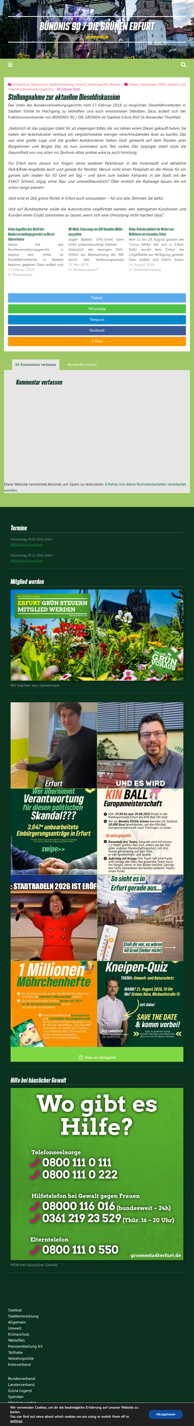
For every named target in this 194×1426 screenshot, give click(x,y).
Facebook (97, 330)
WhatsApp (97, 309)
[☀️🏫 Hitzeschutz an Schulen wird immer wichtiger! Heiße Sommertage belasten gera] (140, 745)
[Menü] (10, 64)
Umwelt (80, 84)
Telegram (97, 319)
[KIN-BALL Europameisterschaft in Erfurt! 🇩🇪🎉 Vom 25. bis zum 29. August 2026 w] (140, 832)
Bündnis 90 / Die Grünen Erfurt (97, 26)
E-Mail (97, 341)
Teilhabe (15, 1352)
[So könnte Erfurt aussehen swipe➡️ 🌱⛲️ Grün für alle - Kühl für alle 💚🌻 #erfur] (140, 918)
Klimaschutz (21, 84)
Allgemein (17, 1322)
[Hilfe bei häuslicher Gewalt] (97, 1258)
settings (16, 1421)
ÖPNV (162, 84)
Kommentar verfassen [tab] (38, 365)
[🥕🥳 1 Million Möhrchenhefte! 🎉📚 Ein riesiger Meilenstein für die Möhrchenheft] (54, 1004)
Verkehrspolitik (98, 84)
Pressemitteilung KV (25, 1346)
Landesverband (21, 1384)
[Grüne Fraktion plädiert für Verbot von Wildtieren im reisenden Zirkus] (159, 249)
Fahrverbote (148, 84)
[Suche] (183, 64)
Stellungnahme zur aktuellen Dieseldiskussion (64, 97)
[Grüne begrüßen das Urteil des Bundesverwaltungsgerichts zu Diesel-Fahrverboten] (38, 252)
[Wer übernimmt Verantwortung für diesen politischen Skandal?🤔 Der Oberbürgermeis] (54, 832)
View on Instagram (100, 1057)
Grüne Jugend (20, 1390)
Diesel (133, 84)
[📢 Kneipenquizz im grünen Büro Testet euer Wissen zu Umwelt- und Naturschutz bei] (140, 1004)
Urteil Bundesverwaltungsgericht (30, 89)
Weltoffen (16, 1340)
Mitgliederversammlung (27, 544)
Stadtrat (15, 1309)
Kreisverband (19, 1364)
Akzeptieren (165, 1414)
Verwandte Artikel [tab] (81, 365)
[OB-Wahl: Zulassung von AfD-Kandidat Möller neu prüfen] (98, 249)
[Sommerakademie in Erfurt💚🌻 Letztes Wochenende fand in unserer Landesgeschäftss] (54, 745)
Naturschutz (39, 84)
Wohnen (115, 84)
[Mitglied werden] (97, 679)
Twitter (97, 298)
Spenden (15, 1396)
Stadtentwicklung (61, 84)
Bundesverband (21, 1378)
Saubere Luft (176, 84)
